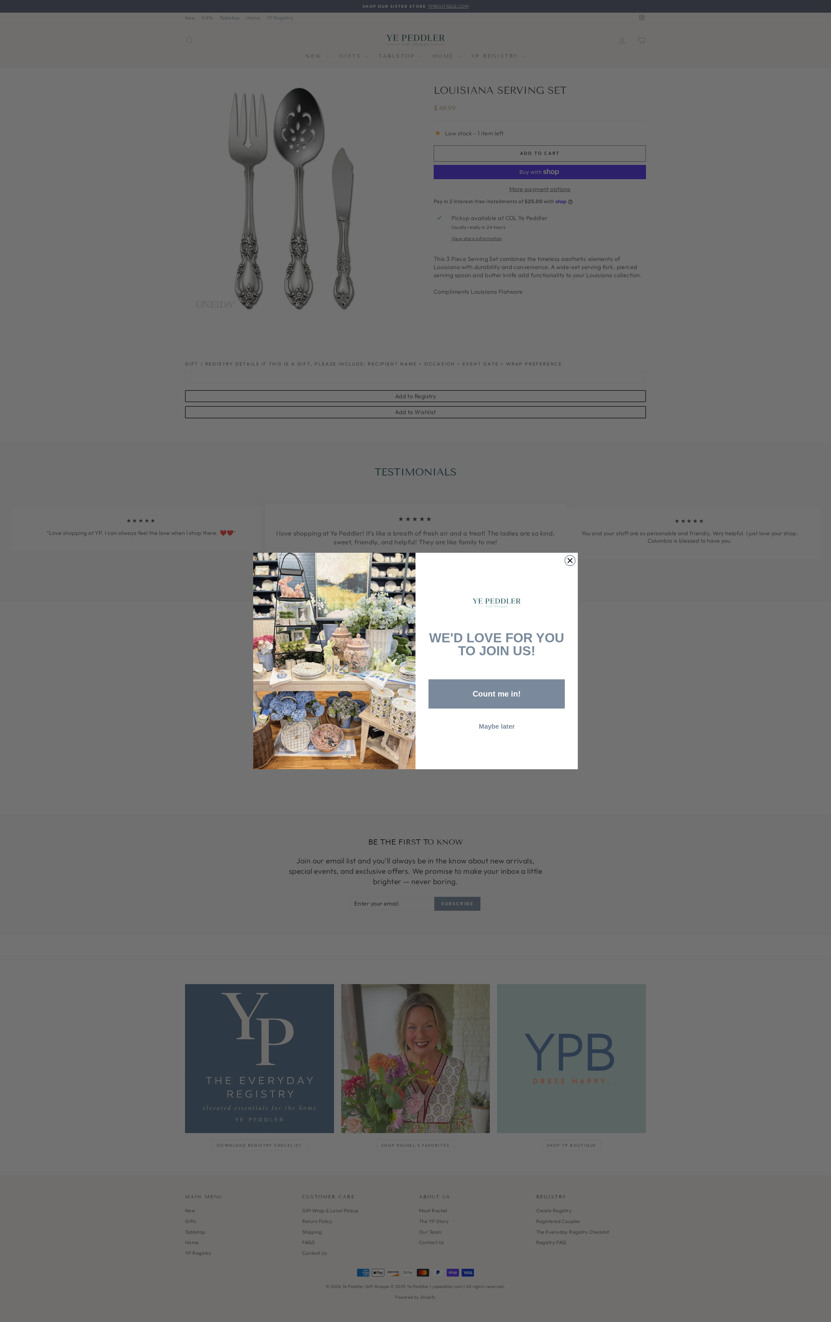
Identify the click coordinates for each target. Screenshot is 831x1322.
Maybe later (497, 726)
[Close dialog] (570, 560)
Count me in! (497, 693)
